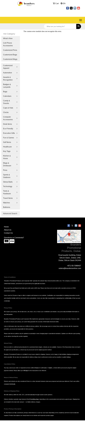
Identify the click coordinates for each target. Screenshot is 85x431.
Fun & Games (8, 138)
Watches (6, 203)
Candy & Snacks (6, 102)
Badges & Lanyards (7, 85)
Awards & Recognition (8, 78)
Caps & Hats (8, 108)
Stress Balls (8, 182)
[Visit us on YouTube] (78, 8)
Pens (5, 170)
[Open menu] (80, 20)
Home (6, 227)
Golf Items (7, 142)
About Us (7, 230)
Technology (7, 186)
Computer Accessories (8, 118)
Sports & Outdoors (6, 176)
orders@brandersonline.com (70, 268)
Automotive (7, 73)
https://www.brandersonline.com (53, 280)
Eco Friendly (8, 129)
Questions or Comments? (14, 238)
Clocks (6, 112)
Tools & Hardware (7, 192)
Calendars (7, 96)
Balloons (6, 207)
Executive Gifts (9, 133)
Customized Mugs (10, 59)
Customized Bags (10, 55)
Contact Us (8, 233)
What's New (8, 38)
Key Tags (6, 151)
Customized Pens (10, 50)
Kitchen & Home (7, 157)
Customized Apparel (8, 67)
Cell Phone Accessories (8, 44)
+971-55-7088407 (74, 266)
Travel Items (8, 198)
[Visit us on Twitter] (71, 8)
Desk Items (7, 124)
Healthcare (7, 147)
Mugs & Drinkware (7, 164)
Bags (5, 92)
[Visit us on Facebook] (67, 8)
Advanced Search (10, 213)
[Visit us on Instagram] (74, 8)
